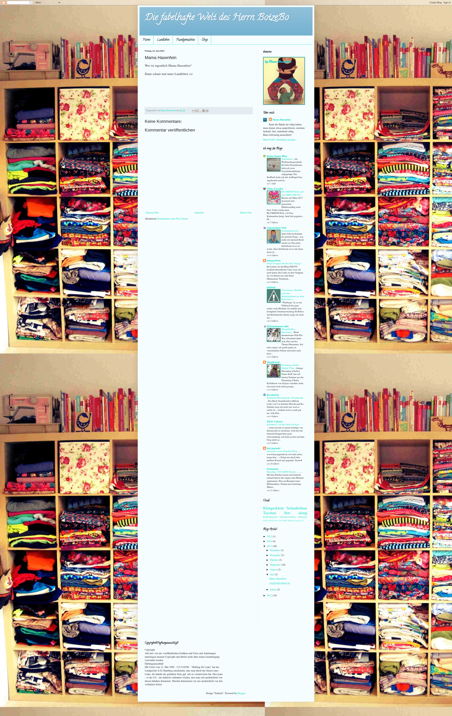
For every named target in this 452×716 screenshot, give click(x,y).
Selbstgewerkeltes (287, 516)
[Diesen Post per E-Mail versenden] (193, 110)
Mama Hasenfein (281, 119)
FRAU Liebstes (275, 421)
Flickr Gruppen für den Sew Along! (284, 263)
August (274, 569)
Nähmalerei (287, 158)
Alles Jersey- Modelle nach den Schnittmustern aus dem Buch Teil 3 (292, 294)
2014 (270, 541)
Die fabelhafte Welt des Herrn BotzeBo (217, 18)
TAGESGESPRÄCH (279, 583)
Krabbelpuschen (270, 516)
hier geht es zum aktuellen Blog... (283, 451)
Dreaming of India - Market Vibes (290, 366)
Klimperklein (273, 507)
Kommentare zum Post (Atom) (172, 218)
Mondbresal (273, 362)
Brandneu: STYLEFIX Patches (282, 471)
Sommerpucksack (290, 230)
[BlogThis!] (197, 110)
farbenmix (302, 516)
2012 (270, 595)
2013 (270, 546)
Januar (273, 589)
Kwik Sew (273, 520)
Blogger (241, 693)
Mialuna (290, 520)
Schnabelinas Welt (276, 228)
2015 (270, 536)
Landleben (163, 39)
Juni (272, 574)
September (275, 564)
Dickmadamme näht (278, 326)
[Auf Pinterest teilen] (207, 110)
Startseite (199, 212)
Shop (205, 39)
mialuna (271, 287)
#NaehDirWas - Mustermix (288, 331)
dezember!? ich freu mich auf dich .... (284, 424)
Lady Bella (282, 520)
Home (146, 39)
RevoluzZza (273, 395)
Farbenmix (272, 469)
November (275, 555)
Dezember (275, 550)
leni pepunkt (273, 448)
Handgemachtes (185, 39)
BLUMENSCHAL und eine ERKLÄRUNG (292, 193)
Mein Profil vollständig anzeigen (279, 139)
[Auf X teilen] (200, 110)
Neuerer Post (152, 212)
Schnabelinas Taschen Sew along (285, 510)
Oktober (274, 560)
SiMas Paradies (275, 189)
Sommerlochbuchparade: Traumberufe (285, 397)
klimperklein (274, 260)
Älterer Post (246, 212)
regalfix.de (299, 520)
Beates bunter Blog (277, 156)
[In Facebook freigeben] (204, 110)
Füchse (266, 520)
